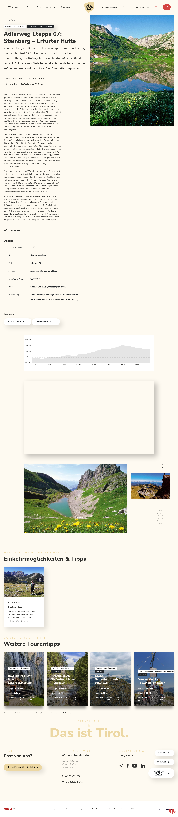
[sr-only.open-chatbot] (172, 811)
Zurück (10, 20)
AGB (132, 809)
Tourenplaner (40, 713)
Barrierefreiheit (94, 809)
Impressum (56, 809)
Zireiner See (15, 607)
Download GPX (16, 322)
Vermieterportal (110, 809)
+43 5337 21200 (72, 776)
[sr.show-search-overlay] (27, 7)
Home (6, 713)
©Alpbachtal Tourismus (21, 809)
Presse (123, 809)
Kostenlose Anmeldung (24, 767)
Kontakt (162, 752)
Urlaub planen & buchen (22, 713)
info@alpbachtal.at (74, 782)
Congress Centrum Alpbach (159, 773)
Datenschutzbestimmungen (75, 809)
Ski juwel (161, 762)
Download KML (44, 322)
